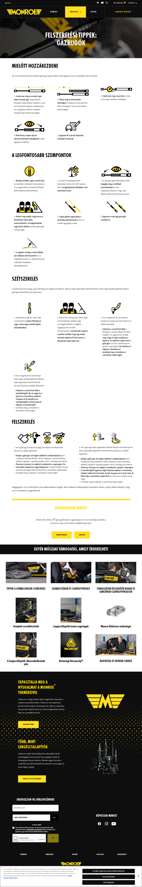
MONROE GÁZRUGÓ (61, 535)
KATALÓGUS (82, 535)
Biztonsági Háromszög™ (71, 661)
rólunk (75, 854)
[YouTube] (102, 3)
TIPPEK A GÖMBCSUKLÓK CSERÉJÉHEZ (26, 588)
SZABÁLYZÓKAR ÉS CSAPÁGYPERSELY (71, 588)
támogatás (49, 854)
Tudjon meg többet (28, 724)
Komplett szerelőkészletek (26, 626)
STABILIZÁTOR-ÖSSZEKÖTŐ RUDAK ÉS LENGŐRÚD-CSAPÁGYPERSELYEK (116, 590)
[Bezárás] (138, 876)
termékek (23, 854)
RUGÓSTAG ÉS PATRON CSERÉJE (116, 661)
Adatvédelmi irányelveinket (34, 829)
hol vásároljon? (118, 3)
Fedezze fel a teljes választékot (32, 779)
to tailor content (36, 825)
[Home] (24, 12)
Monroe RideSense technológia (116, 626)
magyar (7, 3)
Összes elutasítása (109, 877)
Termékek (53, 12)
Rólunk (93, 12)
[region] (71, 876)
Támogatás (74, 12)
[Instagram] (107, 3)
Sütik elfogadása (108, 882)
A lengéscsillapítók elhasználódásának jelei (26, 663)
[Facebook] (98, 3)
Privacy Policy (12, 878)
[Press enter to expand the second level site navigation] (59, 12)
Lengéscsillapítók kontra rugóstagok (71, 626)
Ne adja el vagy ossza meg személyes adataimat (109, 871)
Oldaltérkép (121, 854)
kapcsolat (132, 3)
